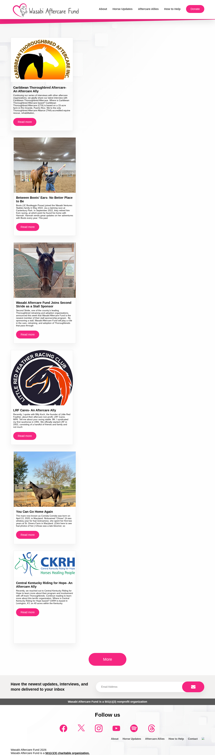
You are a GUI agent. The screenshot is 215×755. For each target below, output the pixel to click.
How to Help (172, 9)
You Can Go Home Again (34, 511)
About (103, 9)
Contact (193, 738)
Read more (25, 121)
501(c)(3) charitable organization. (67, 753)
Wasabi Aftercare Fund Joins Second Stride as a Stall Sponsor (43, 304)
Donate (195, 9)
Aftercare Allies (148, 9)
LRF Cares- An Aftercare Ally (34, 410)
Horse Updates (123, 9)
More (107, 659)
